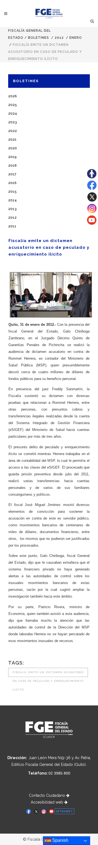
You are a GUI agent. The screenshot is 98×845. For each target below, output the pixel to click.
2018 (12, 165)
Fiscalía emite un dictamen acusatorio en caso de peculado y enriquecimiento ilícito (48, 674)
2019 (12, 157)
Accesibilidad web (47, 802)
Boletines (38, 38)
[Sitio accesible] (92, 177)
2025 (12, 105)
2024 (12, 113)
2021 (12, 139)
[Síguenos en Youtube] (92, 223)
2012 (59, 38)
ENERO (75, 38)
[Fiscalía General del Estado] (49, 13)
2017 (12, 174)
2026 (12, 96)
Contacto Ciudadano (47, 795)
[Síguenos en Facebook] (92, 188)
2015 (12, 191)
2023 (12, 122)
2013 (12, 209)
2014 (12, 200)
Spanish (59, 840)
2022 (12, 131)
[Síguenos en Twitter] (92, 200)
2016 (12, 183)
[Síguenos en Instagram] (92, 212)
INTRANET (64, 811)
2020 (12, 148)
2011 (12, 226)
